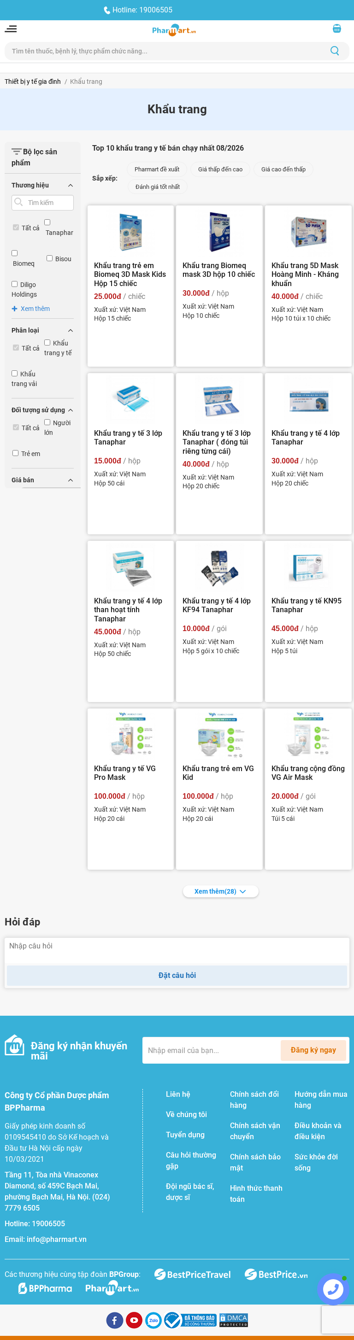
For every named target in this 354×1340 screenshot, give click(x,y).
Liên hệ (178, 1094)
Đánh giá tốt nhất (158, 186)
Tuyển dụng (185, 1134)
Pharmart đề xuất (157, 169)
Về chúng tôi (186, 1114)
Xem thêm (215, 891)
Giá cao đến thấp (283, 169)
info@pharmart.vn (57, 1239)
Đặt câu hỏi (177, 975)
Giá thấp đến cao (220, 169)
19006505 (48, 1223)
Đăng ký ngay (313, 1050)
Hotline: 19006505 (142, 10)
